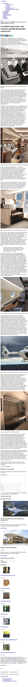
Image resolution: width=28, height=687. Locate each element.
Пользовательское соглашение (10, 680)
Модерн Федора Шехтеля (5, 588)
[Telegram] (12, 35)
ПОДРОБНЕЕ (4, 528)
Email (2, 487)
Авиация (7, 22)
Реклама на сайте (7, 679)
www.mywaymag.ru (12, 658)
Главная (2, 22)
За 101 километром (4, 626)
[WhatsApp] (10, 35)
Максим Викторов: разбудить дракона (8, 575)
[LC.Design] (4, 666)
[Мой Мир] (5, 35)
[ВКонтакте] (1, 35)
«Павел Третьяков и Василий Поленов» (8, 652)
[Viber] (8, 35)
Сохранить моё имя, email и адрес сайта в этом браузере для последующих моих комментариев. (14, 493)
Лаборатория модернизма (5, 601)
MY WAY (3, 464)
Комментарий (4, 474)
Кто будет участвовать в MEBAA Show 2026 (9, 639)
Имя (2, 485)
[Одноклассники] (3, 35)
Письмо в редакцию (7, 678)
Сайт (2, 490)
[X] (7, 35)
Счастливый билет (4, 613)
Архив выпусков (4, 676)
